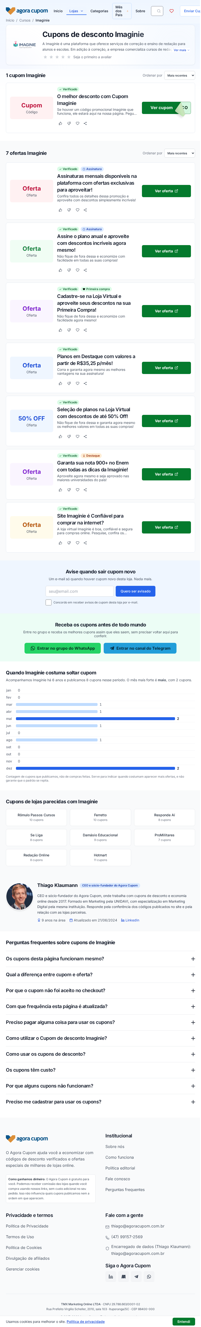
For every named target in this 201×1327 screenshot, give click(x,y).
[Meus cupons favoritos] (171, 11)
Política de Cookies (24, 1251)
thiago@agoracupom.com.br (136, 1229)
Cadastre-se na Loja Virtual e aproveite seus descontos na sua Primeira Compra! (94, 303)
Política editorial (118, 1171)
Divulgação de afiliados (28, 1262)
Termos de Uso (20, 1240)
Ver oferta (164, 190)
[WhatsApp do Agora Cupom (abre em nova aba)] (147, 1280)
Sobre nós (113, 1150)
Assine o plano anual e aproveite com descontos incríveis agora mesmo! (93, 243)
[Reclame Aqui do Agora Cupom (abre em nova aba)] (121, 1280)
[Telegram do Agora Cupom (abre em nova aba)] (134, 1280)
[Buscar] (158, 11)
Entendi (183, 1321)
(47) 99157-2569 (125, 1240)
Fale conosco (116, 1182)
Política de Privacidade (27, 1229)
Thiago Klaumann (57, 885)
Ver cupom (162, 107)
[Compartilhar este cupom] (85, 123)
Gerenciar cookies (22, 1272)
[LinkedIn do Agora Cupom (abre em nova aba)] (109, 1280)
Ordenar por (152, 75)
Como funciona (118, 1160)
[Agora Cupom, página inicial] (27, 11)
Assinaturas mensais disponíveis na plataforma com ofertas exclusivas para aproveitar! (97, 183)
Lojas (73, 11)
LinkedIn (132, 920)
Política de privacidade (86, 1321)
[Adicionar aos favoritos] (77, 123)
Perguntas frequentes (123, 1193)
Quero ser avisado (136, 591)
